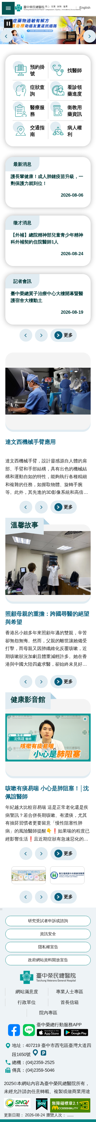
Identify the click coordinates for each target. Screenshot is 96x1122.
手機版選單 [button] (8, 8)
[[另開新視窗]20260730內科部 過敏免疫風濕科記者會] (48, 29)
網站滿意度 (26, 991)
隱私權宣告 (48, 947)
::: (1, 16)
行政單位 (27, 1002)
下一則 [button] (41, 897)
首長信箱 (70, 1002)
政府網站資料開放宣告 (48, 960)
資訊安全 (48, 933)
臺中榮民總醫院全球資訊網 (48, 8)
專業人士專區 (69, 991)
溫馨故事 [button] (24, 525)
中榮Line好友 (29, 1030)
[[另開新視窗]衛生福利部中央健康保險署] (67, 875)
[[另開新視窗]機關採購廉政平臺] (28, 875)
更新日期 (12, 1115)
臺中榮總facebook (14, 1030)
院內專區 (48, 1012)
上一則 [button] (25, 897)
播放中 (11, 163)
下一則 (89, 36)
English (84, 7)
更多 (68, 335)
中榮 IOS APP (49, 1032)
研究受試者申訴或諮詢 (48, 920)
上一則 (6, 36)
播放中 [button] (8, 23)
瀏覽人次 (54, 1115)
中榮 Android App (76, 1032)
